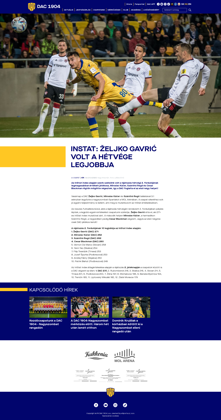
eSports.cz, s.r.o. (128, 413)
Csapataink (99, 10)
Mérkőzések (114, 10)
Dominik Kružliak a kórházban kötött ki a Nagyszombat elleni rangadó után (127, 326)
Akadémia (136, 10)
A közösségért (151, 10)
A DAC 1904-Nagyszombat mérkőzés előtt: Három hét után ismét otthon (90, 324)
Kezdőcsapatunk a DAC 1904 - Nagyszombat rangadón (45, 324)
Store (129, 4)
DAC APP (151, 4)
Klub (125, 10)
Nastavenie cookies (110, 416)
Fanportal (139, 4)
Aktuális (68, 10)
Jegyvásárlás (83, 10)
